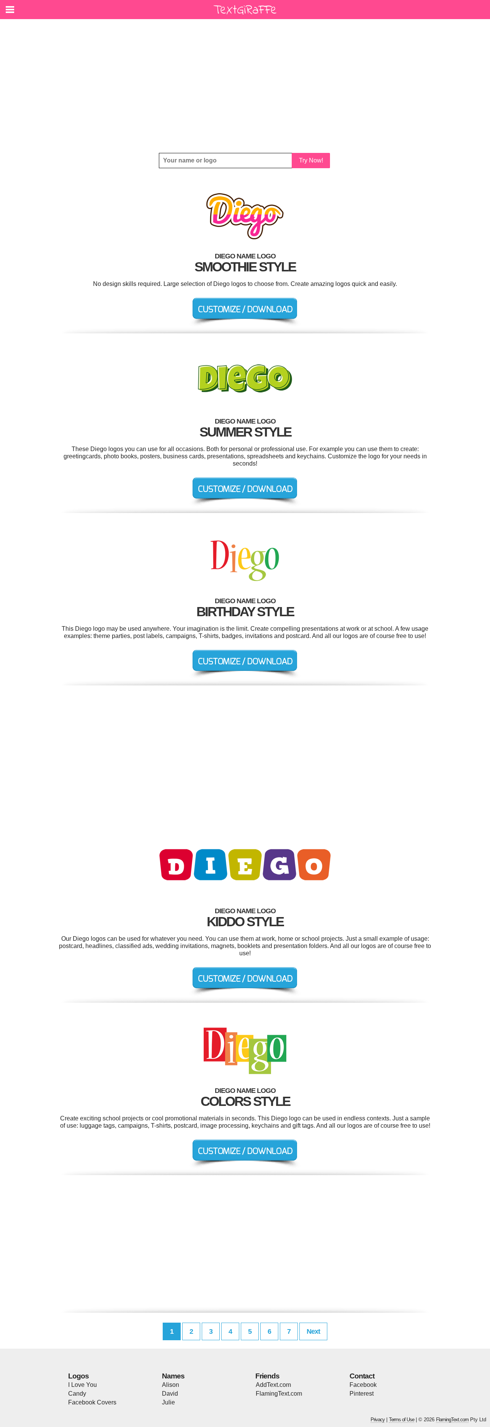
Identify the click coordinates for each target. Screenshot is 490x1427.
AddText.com (273, 1385)
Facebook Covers (92, 1402)
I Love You (82, 1385)
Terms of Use (401, 1419)
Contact (362, 1376)
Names (173, 1376)
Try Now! (311, 160)
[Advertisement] (245, 86)
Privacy (378, 1419)
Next (313, 1331)
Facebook (363, 1385)
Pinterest (362, 1393)
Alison (170, 1385)
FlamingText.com (279, 1393)
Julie (168, 1402)
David (170, 1393)
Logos (78, 1376)
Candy (77, 1393)
